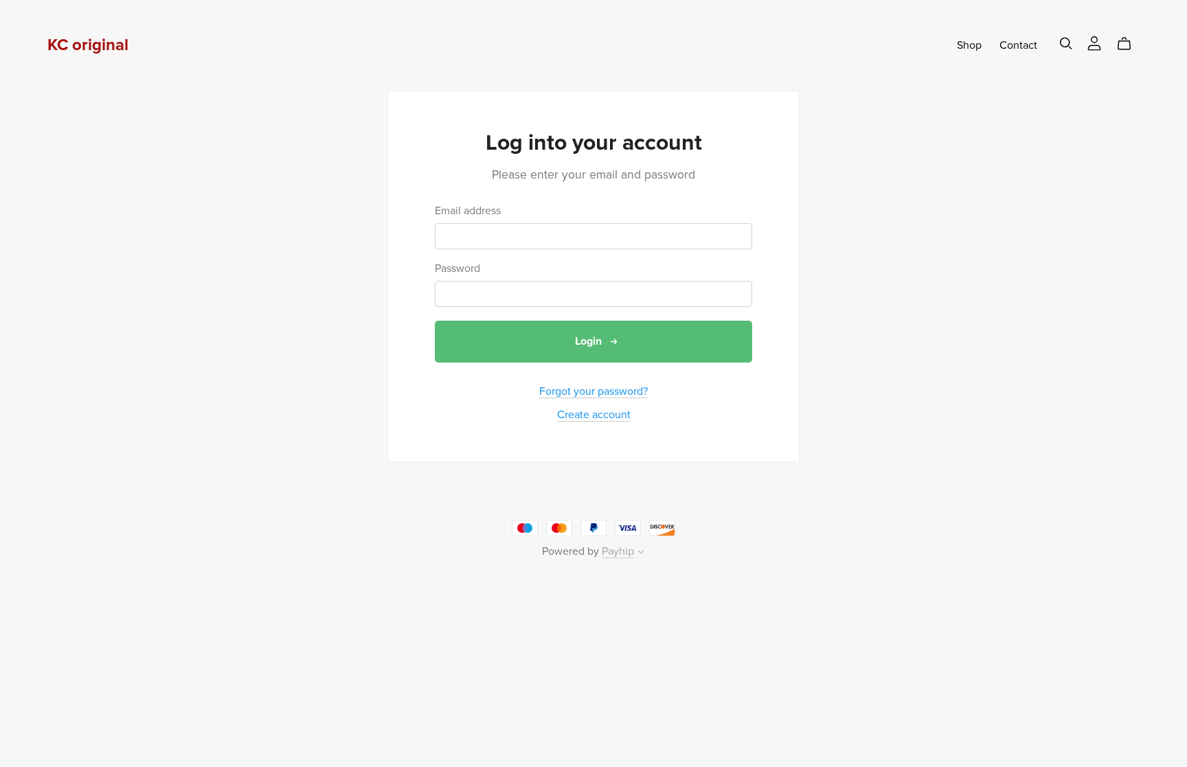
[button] (641, 553)
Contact (1018, 45)
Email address (468, 211)
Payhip (618, 551)
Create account (594, 415)
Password (457, 268)
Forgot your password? (593, 391)
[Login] (1094, 42)
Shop (969, 45)
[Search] (1066, 43)
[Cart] (1129, 44)
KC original (87, 45)
